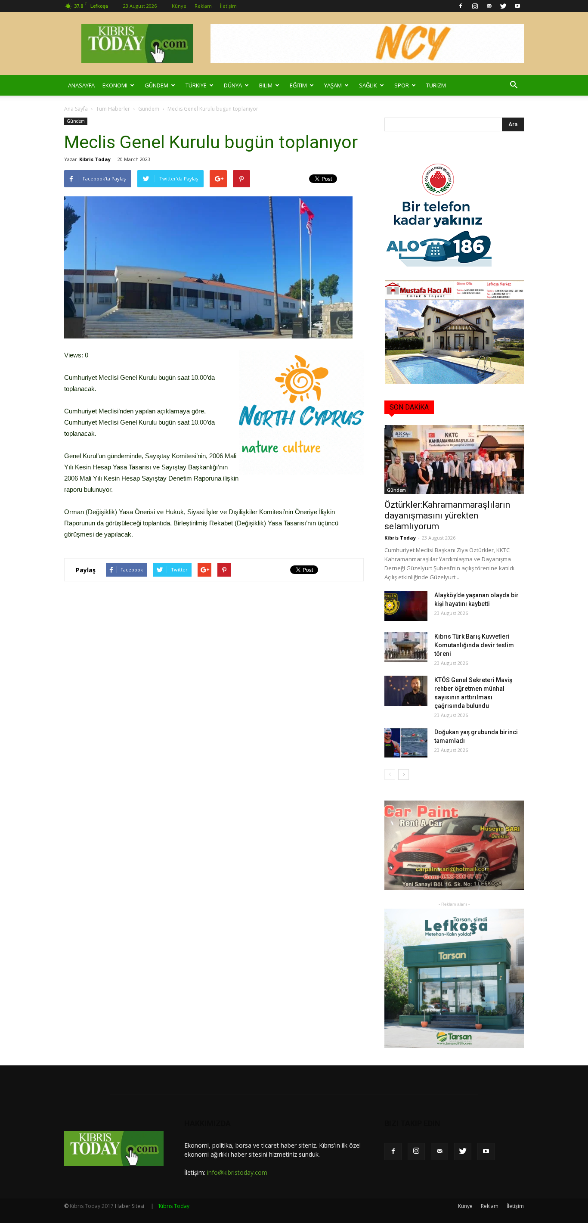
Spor (401, 85)
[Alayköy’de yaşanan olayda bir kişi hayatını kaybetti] (405, 606)
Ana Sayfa (76, 108)
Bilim (265, 85)
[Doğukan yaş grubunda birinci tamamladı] (405, 743)
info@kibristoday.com (237, 1172)
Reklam (203, 6)
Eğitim (298, 85)
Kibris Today (95, 159)
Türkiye (196, 85)
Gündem (156, 85)
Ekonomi (114, 85)
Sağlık (368, 85)
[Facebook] (460, 6)
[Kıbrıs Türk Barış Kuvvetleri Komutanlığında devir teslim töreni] (405, 647)
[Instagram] (474, 6)
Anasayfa (81, 85)
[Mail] (489, 6)
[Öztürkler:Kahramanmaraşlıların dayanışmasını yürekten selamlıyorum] (454, 459)
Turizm (436, 85)
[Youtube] (517, 6)
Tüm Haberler (113, 108)
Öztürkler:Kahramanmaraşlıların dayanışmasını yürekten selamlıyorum (447, 515)
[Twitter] (503, 6)
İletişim (228, 6)
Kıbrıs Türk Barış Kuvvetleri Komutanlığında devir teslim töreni (474, 645)
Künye (179, 6)
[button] (513, 85)
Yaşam (333, 85)
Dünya (233, 85)
